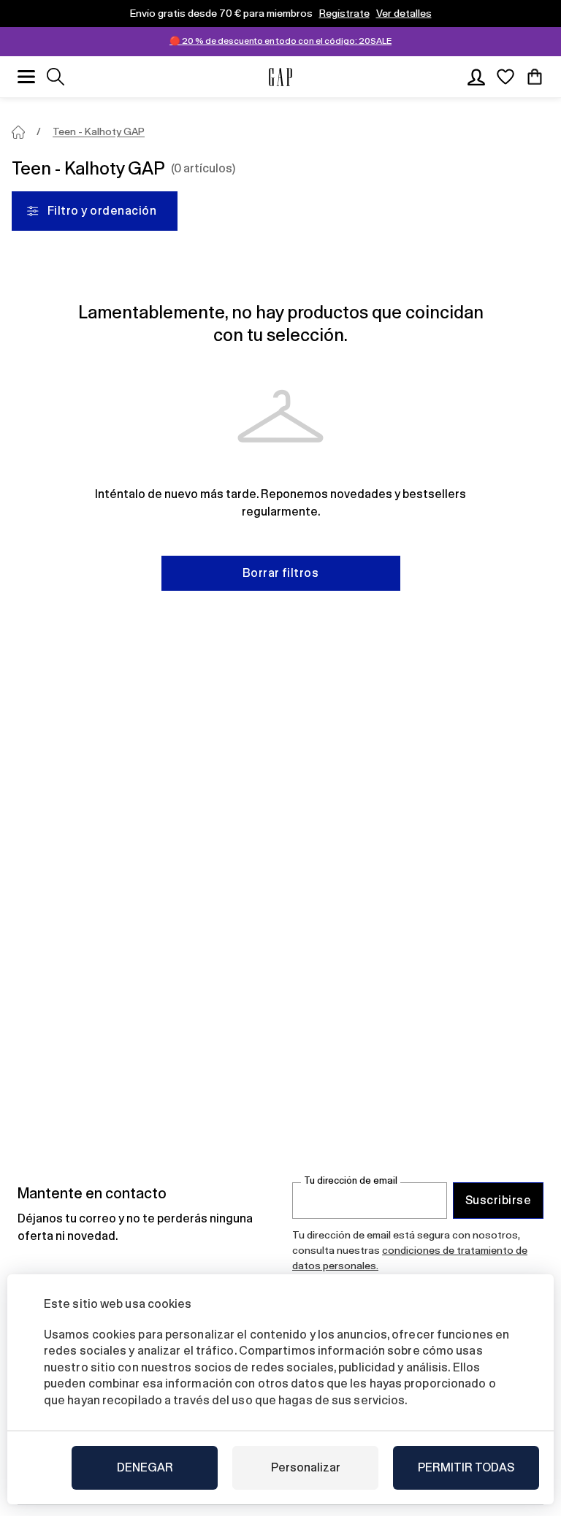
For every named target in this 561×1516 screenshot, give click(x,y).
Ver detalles (404, 13)
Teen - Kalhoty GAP (99, 131)
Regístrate (344, 13)
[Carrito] (534, 76)
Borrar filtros (281, 573)
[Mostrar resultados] (55, 76)
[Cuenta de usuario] (476, 76)
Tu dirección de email (350, 1180)
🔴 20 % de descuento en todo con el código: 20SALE (280, 41)
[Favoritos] (505, 76)
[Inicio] (18, 132)
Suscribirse (498, 1200)
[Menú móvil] (26, 76)
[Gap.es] (280, 77)
